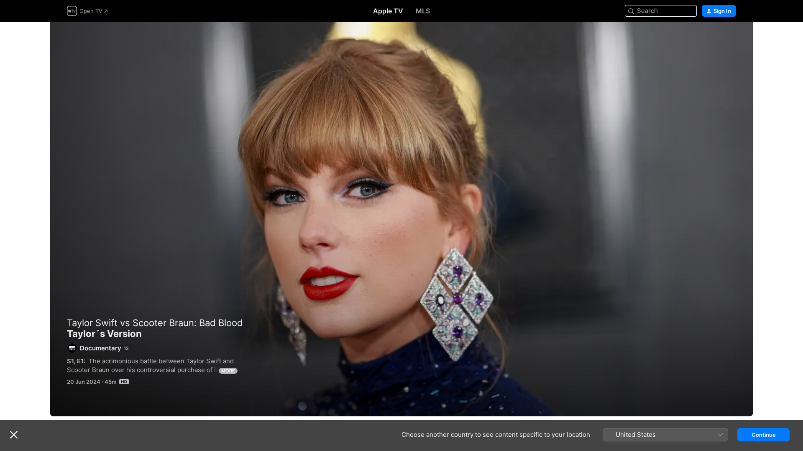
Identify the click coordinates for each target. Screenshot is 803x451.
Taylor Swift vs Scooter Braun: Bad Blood (155, 322)
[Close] (14, 434)
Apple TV (388, 11)
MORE (228, 371)
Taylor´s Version (401, 219)
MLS (423, 11)
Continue (764, 434)
